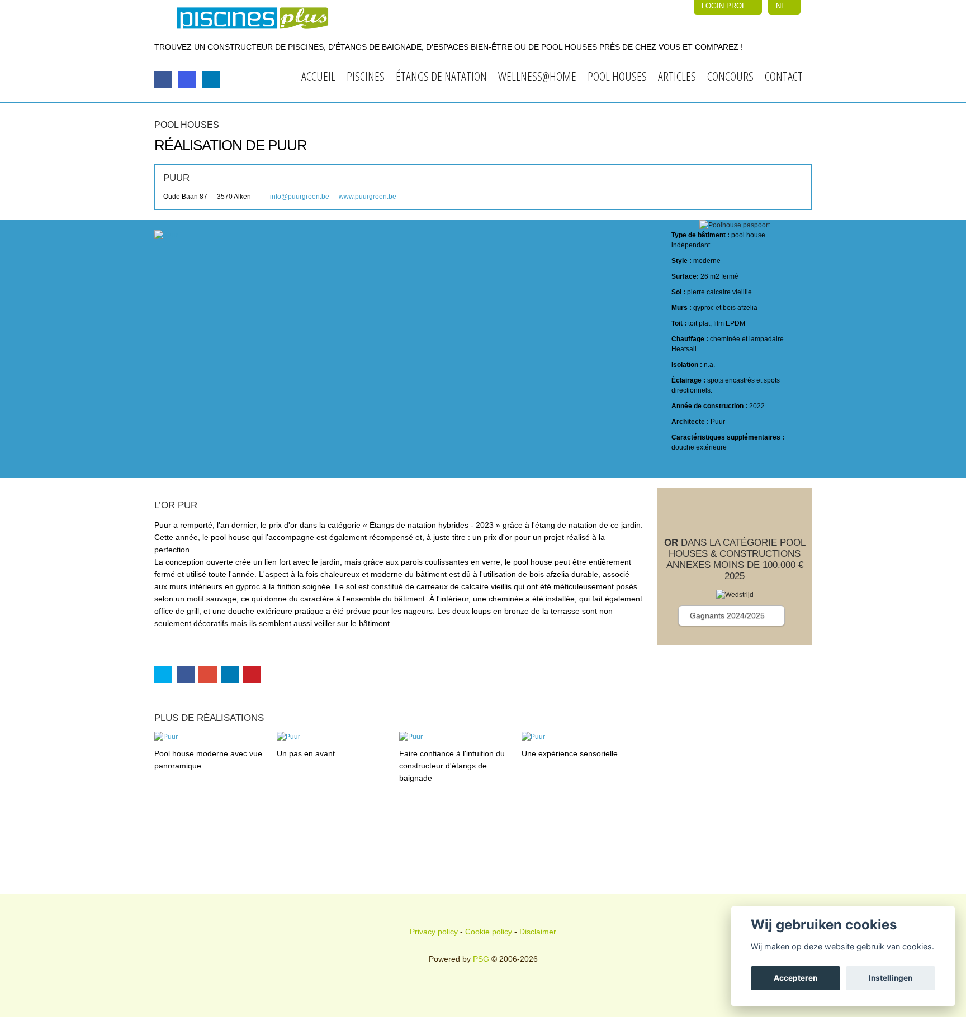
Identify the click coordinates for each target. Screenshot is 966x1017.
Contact (784, 76)
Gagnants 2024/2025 (728, 615)
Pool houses (617, 76)
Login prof (725, 6)
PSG (481, 958)
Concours (730, 76)
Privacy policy (434, 931)
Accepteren (795, 977)
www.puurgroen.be (367, 196)
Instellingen (890, 977)
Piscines (366, 76)
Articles (677, 76)
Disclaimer (537, 931)
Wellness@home (537, 76)
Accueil (318, 76)
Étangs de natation (441, 76)
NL (781, 6)
